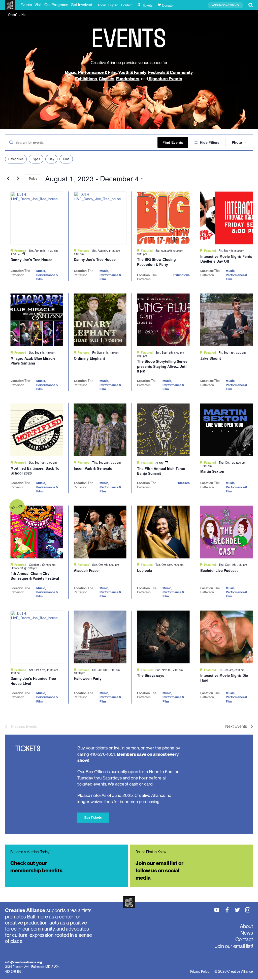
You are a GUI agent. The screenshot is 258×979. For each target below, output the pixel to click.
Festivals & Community (170, 72)
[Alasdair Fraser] (100, 532)
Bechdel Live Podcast (219, 570)
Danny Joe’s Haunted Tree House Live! (33, 681)
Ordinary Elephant (89, 358)
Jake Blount (210, 358)
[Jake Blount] (226, 319)
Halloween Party (88, 678)
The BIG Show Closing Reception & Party (156, 262)
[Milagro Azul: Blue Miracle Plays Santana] (37, 319)
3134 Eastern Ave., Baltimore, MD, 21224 (32, 967)
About (102, 5)
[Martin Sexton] (226, 429)
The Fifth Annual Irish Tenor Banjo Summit (161, 471)
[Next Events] (18, 179)
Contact (127, 5)
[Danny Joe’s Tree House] (37, 217)
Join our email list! (234, 946)
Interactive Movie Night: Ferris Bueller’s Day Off (226, 259)
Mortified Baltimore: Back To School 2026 (35, 471)
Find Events (173, 142)
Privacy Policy (199, 971)
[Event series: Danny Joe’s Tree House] (23, 254)
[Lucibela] (163, 532)
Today (33, 178)
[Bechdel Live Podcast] (226, 532)
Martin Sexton (212, 471)
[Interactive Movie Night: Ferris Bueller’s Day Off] (226, 217)
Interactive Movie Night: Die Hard (224, 678)
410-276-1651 (13, 971)
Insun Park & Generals (93, 468)
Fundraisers (127, 78)
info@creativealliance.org (23, 962)
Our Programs (56, 4)
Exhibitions (86, 78)
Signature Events (165, 78)
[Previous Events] (8, 179)
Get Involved (81, 4)
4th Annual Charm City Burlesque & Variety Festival (35, 576)
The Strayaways (150, 675)
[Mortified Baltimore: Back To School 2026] (37, 429)
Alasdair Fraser (87, 570)
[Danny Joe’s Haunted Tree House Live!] (37, 637)
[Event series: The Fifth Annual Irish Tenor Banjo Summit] (166, 463)
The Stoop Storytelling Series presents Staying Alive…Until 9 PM (162, 366)
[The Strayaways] (163, 637)
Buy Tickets (93, 817)
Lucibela (144, 570)
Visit (38, 4)
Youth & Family (132, 72)
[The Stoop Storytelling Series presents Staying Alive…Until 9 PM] (163, 319)
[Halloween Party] (100, 637)
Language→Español (225, 5)
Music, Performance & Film (90, 72)
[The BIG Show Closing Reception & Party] (163, 217)
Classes (106, 78)
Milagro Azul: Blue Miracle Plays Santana (33, 361)
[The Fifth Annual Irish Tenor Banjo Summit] (163, 429)
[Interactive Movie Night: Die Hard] (226, 637)
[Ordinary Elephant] (100, 319)
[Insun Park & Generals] (100, 429)
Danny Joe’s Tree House (31, 259)
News (246, 933)
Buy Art (113, 5)
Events (26, 4)
